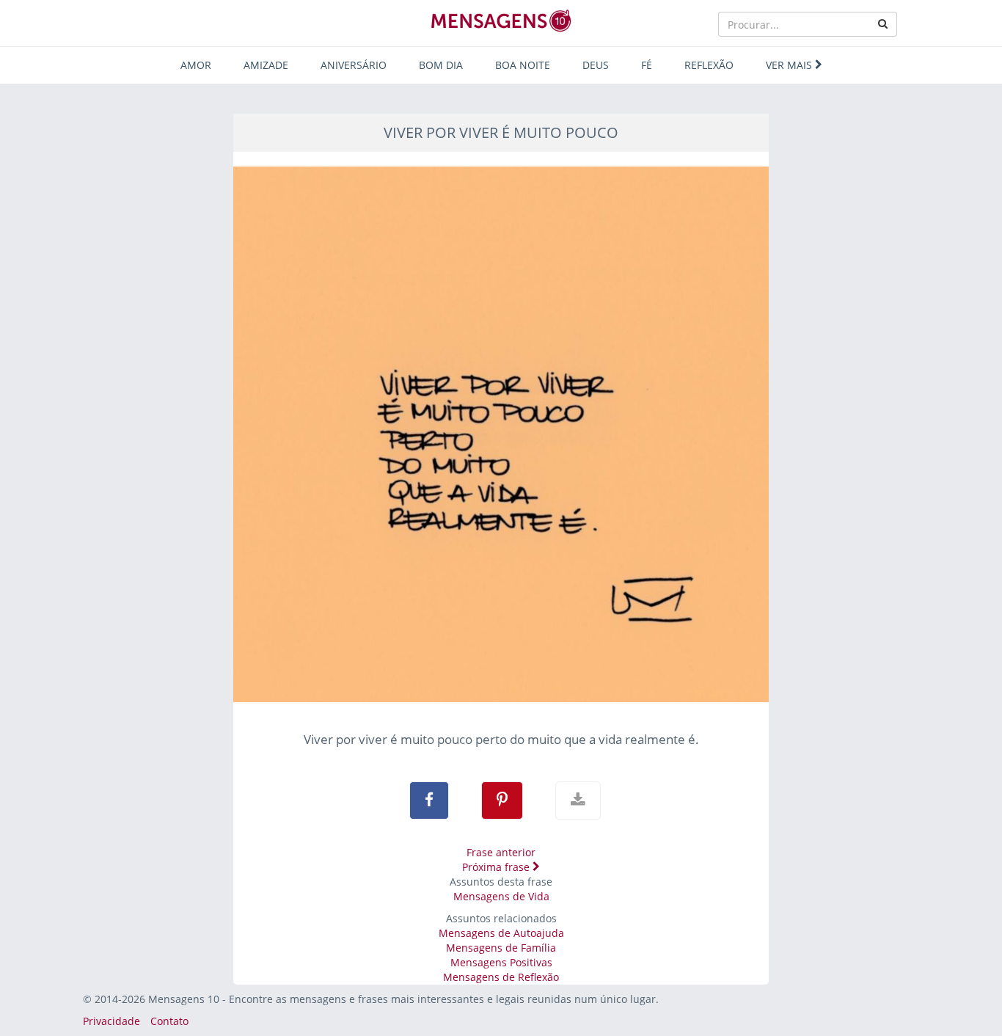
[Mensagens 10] (501, 20)
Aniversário (354, 65)
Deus (595, 65)
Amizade (266, 65)
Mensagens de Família (501, 948)
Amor (195, 65)
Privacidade (111, 1021)
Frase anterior (501, 852)
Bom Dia (441, 65)
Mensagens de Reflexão (501, 977)
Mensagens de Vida (501, 896)
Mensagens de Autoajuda (501, 933)
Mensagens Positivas (501, 962)
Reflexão (709, 65)
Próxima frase (497, 867)
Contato (169, 1021)
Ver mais (790, 65)
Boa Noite (522, 65)
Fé (646, 65)
